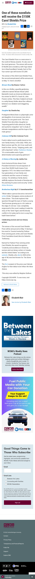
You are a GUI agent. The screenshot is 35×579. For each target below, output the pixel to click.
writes (4, 196)
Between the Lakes (13, 479)
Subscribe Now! (17, 369)
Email (6, 467)
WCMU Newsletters (13, 484)
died (19, 255)
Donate (29, 3)
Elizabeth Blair (11, 24)
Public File (6, 547)
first (6, 264)
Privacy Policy (7, 540)
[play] (3, 577)
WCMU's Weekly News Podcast (17, 352)
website (5, 255)
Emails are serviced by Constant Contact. (16, 496)
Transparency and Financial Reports (14, 543)
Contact (6, 536)
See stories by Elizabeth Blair (21, 302)
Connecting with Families (15, 481)
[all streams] (32, 576)
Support (6, 551)
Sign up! (17, 502)
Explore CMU (7, 555)
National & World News (10, 284)
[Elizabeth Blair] (6, 300)
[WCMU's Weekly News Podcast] (17, 331)
